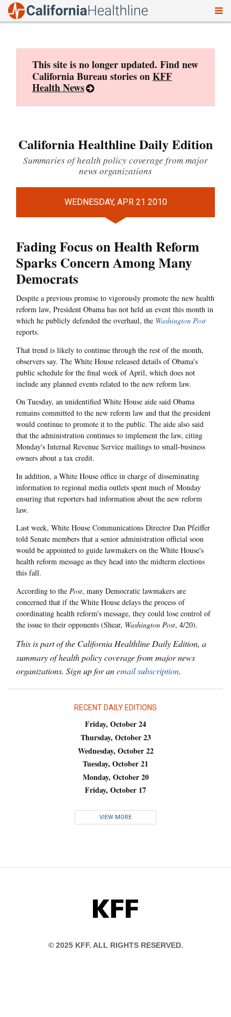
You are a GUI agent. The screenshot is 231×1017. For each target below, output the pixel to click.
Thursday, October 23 (116, 737)
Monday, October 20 (116, 777)
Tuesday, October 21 (115, 763)
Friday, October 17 (115, 789)
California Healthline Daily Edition (115, 144)
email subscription (148, 670)
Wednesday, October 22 (116, 750)
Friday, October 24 (115, 723)
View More (115, 817)
